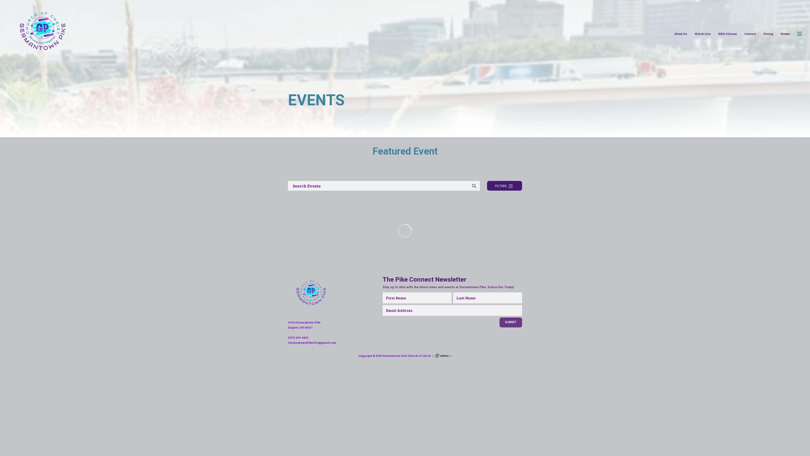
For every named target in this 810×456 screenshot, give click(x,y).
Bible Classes (727, 34)
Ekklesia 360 (443, 356)
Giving (768, 34)
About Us (680, 34)
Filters (501, 186)
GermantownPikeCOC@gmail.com (312, 343)
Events (785, 34)
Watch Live (703, 34)
